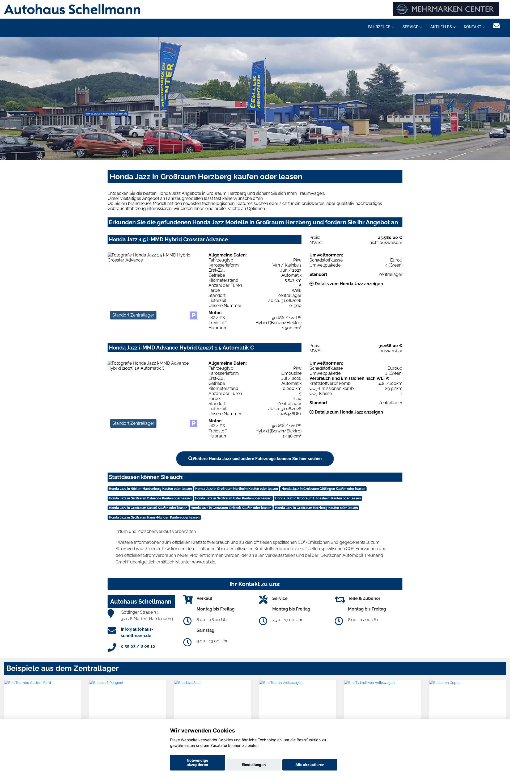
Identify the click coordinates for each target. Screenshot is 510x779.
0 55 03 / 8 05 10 (138, 646)
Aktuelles (441, 26)
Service (410, 26)
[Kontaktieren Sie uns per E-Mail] (496, 26)
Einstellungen (254, 765)
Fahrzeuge (379, 26)
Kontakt (472, 26)
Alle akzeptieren (309, 765)
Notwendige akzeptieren (197, 762)
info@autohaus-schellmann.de (137, 632)
